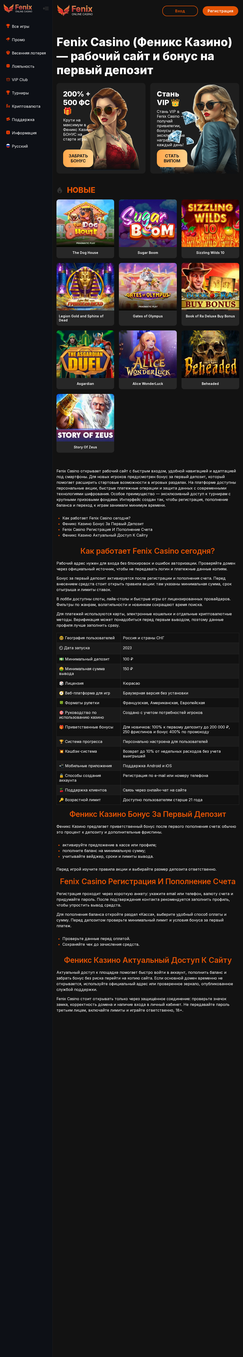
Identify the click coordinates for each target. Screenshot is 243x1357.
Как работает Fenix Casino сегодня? (96, 518)
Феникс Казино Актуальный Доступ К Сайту (105, 535)
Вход (180, 11)
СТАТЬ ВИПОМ (172, 158)
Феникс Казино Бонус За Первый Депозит (103, 523)
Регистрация (220, 11)
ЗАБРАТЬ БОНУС (78, 158)
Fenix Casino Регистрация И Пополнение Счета (107, 529)
